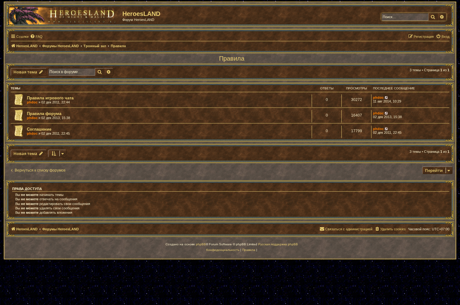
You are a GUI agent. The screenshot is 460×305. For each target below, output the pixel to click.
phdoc (32, 102)
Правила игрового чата (50, 98)
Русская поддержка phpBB (278, 244)
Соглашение (39, 129)
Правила (231, 58)
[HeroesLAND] (64, 14)
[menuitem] (36, 36)
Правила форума (44, 113)
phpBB (201, 244)
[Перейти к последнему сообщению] (387, 97)
